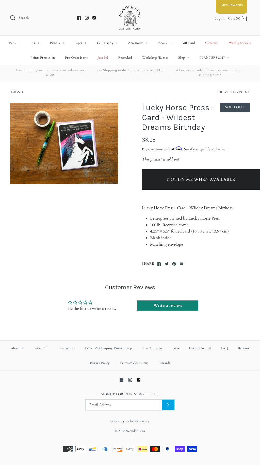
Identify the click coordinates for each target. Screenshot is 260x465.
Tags (16, 92)
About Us (18, 348)
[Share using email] (181, 264)
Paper (80, 43)
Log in (220, 18)
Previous (227, 92)
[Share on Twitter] (167, 264)
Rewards (164, 363)
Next (244, 92)
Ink (35, 43)
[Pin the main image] (174, 264)
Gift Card (188, 43)
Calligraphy (107, 43)
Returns (243, 348)
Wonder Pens (135, 431)
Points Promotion (42, 58)
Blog (183, 58)
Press (175, 348)
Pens (14, 43)
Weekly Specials (240, 43)
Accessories (138, 43)
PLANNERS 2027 (214, 58)
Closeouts (212, 43)
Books (164, 43)
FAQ (224, 348)
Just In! (103, 58)
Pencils (57, 43)
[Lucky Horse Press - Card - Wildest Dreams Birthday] (64, 143)
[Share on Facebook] (159, 264)
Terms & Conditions (134, 363)
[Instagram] (87, 18)
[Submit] (168, 405)
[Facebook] (79, 18)
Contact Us (67, 348)
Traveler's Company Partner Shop (108, 348)
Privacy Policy (99, 363)
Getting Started (200, 348)
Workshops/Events (155, 58)
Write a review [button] (167, 305)
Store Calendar (152, 348)
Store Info (41, 348)
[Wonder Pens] (130, 8)
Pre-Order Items (76, 58)
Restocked (125, 58)
